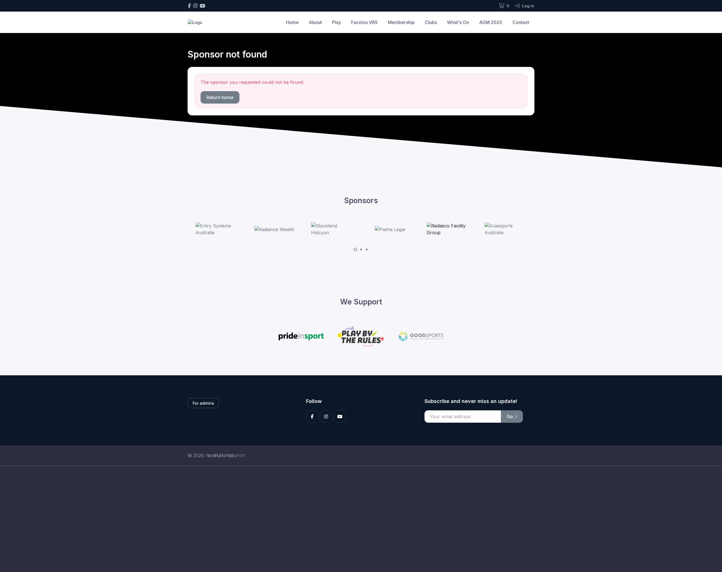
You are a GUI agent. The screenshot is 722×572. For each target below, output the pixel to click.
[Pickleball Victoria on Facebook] (189, 6)
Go (510, 416)
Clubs (431, 22)
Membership (401, 22)
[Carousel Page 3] (366, 249)
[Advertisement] (357, 518)
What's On (458, 22)
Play (336, 22)
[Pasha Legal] (390, 229)
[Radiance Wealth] (274, 229)
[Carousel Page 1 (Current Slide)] (355, 249)
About (315, 22)
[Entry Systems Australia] (216, 229)
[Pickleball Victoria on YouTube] (202, 6)
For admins (203, 403)
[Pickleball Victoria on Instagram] (195, 6)
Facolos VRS (364, 22)
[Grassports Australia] (506, 229)
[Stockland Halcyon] (332, 229)
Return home (220, 97)
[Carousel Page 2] (361, 249)
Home (292, 22)
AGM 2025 (490, 22)
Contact (520, 22)
